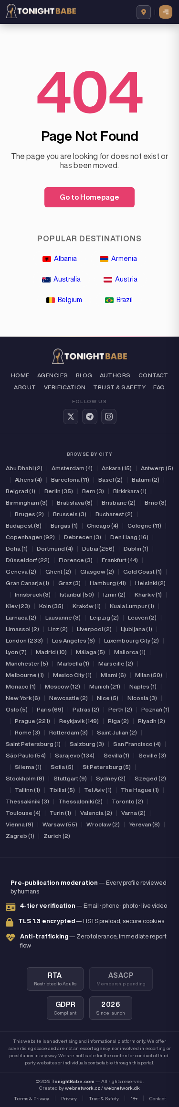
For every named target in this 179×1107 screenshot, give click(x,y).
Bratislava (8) (75, 502)
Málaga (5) (90, 652)
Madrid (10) (51, 652)
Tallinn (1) (27, 790)
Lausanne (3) (63, 617)
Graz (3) (69, 583)
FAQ (159, 387)
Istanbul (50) (77, 594)
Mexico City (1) (72, 675)
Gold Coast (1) (142, 571)
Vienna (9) (19, 824)
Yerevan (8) (144, 824)
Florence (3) (76, 560)
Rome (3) (27, 732)
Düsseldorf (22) (28, 560)
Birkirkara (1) (130, 491)
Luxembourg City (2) (131, 640)
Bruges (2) (29, 514)
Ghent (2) (58, 571)
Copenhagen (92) (30, 537)
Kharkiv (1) (148, 594)
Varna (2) (133, 813)
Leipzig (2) (104, 617)
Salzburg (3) (87, 744)
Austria (126, 279)
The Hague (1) (140, 790)
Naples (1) (143, 686)
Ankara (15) (117, 468)
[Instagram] (108, 416)
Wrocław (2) (103, 824)
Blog (84, 375)
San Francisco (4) (137, 744)
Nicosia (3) (142, 698)
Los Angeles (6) (73, 640)
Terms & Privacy (31, 1098)
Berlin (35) (58, 491)
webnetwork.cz (82, 1087)
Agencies (52, 375)
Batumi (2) (145, 479)
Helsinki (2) (150, 583)
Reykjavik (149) (79, 721)
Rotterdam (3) (68, 732)
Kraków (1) (87, 606)
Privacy (69, 1098)
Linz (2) (58, 629)
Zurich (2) (56, 836)
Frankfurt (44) (120, 560)
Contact (153, 375)
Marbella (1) (73, 663)
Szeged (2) (150, 778)
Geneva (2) (21, 571)
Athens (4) (28, 479)
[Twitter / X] (70, 416)
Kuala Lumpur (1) (132, 606)
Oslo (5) (17, 709)
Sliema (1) (28, 767)
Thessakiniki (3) (27, 801)
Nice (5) (107, 698)
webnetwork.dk (122, 1087)
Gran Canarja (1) (27, 583)
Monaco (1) (21, 686)
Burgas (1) (64, 525)
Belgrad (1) (20, 491)
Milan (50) (148, 675)
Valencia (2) (96, 813)
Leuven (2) (142, 617)
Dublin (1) (136, 548)
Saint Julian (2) (117, 732)
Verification (65, 387)
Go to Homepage (89, 197)
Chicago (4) (102, 525)
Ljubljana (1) (136, 629)
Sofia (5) (62, 767)
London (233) (24, 640)
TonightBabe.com (73, 1081)
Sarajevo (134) (75, 755)
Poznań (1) (155, 709)
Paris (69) (50, 709)
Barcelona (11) (70, 479)
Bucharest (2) (114, 514)
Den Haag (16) (129, 537)
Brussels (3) (69, 514)
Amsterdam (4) (72, 468)
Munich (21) (104, 686)
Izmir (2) (114, 594)
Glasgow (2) (97, 571)
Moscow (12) (62, 686)
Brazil (124, 299)
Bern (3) (93, 491)
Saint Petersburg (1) (33, 744)
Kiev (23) (18, 606)
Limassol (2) (22, 629)
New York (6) (23, 698)
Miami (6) (113, 675)
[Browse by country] (144, 12)
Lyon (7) (16, 652)
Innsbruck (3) (33, 594)
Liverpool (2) (94, 629)
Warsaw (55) (59, 824)
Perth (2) (120, 709)
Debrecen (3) (82, 537)
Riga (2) (118, 721)
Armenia (124, 258)
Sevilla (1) (116, 755)
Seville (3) (152, 755)
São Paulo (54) (26, 755)
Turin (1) (60, 813)
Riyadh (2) (151, 721)
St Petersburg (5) (107, 767)
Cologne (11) (144, 525)
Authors (115, 375)
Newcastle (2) (68, 698)
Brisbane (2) (119, 502)
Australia (67, 279)
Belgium (70, 299)
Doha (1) (17, 548)
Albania (65, 258)
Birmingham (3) (27, 502)
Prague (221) (32, 721)
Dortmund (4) (55, 548)
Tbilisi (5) (62, 790)
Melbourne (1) (25, 675)
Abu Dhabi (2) (24, 468)
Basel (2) (110, 479)
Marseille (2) (115, 663)
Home (20, 375)
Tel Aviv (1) (98, 790)
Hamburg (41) (108, 583)
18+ (134, 1098)
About (25, 387)
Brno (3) (156, 502)
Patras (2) (86, 709)
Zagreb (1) (20, 836)
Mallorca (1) (130, 652)
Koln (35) (51, 606)
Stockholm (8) (25, 778)
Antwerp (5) (157, 468)
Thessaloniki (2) (80, 801)
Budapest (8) (24, 525)
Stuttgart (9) (70, 778)
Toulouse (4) (23, 813)
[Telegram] (89, 416)
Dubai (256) (98, 548)
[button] (166, 12)
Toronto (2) (127, 801)
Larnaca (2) (21, 617)
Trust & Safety (119, 387)
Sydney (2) (111, 778)
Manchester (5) (27, 663)
